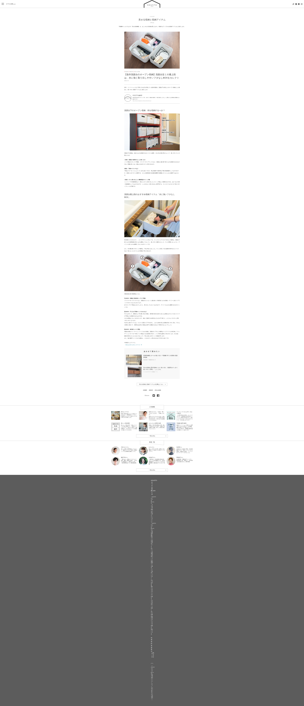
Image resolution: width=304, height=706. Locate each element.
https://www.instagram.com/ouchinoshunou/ (142, 100)
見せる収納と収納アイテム (152, 19)
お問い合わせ (152, 655)
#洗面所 (126, 71)
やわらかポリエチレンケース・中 (133, 344)
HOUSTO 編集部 (137, 95)
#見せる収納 (137, 71)
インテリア (152, 16)
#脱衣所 (131, 71)
